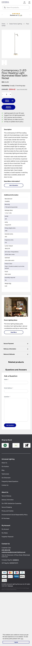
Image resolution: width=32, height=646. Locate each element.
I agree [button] (16, 642)
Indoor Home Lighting (15, 24)
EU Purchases (6, 518)
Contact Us (5, 485)
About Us (4, 463)
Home (3, 24)
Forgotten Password (7, 536)
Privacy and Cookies (7, 511)
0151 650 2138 (6, 550)
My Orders (5, 533)
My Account (5, 529)
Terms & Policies (6, 496)
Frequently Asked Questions (10, 481)
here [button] (22, 638)
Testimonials (5, 474)
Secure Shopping (7, 507)
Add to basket (7, 100)
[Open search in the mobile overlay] (16, 7)
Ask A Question (13, 185)
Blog (3, 470)
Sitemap (10, 586)
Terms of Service (10, 589)
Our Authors (5, 466)
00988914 (16, 560)
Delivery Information (8, 499)
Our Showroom (6, 477)
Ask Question (10, 425)
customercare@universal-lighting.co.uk (13, 552)
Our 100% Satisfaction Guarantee (11, 503)
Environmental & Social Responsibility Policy (14, 514)
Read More (14, 332)
